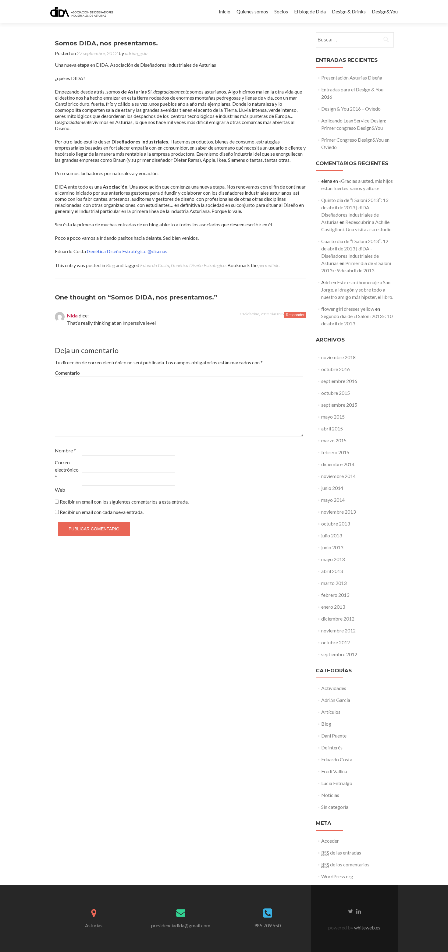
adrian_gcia (136, 53)
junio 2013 (332, 547)
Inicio (224, 11)
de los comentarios (345, 864)
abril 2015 (332, 428)
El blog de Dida (310, 11)
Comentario (67, 373)
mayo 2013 (333, 559)
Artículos (330, 712)
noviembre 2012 (338, 630)
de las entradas (341, 852)
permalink (268, 265)
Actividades (333, 688)
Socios (281, 11)
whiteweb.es (366, 927)
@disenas (157, 251)
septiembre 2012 (339, 654)
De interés (332, 747)
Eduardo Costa (154, 265)
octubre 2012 (335, 642)
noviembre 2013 (338, 512)
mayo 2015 (333, 416)
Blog (110, 265)
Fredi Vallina (334, 771)
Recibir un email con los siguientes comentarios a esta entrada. (124, 501)
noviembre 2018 (338, 357)
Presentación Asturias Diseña (351, 77)
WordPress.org (337, 876)
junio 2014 (332, 488)
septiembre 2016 (339, 381)
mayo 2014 (333, 500)
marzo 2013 (334, 583)
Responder (295, 315)
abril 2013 (332, 571)
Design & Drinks (349, 11)
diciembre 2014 (337, 464)
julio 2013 (331, 535)
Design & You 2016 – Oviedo (351, 108)
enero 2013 (333, 607)
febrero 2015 (335, 452)
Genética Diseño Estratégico (117, 251)
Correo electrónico (67, 469)
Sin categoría (334, 807)
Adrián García (335, 700)
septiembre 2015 (339, 405)
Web (60, 490)
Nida (72, 315)
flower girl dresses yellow (347, 309)
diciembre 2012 (337, 618)
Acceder (330, 841)
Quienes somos (252, 11)
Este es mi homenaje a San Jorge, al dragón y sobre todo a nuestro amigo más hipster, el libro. (357, 289)
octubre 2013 (335, 523)
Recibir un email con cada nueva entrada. (102, 512)
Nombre (65, 450)
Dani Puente (334, 735)
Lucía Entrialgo (336, 783)
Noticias (330, 795)
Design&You (385, 11)
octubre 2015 (335, 393)
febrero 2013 (335, 595)
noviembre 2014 (338, 476)
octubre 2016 (335, 369)
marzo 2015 (334, 440)
